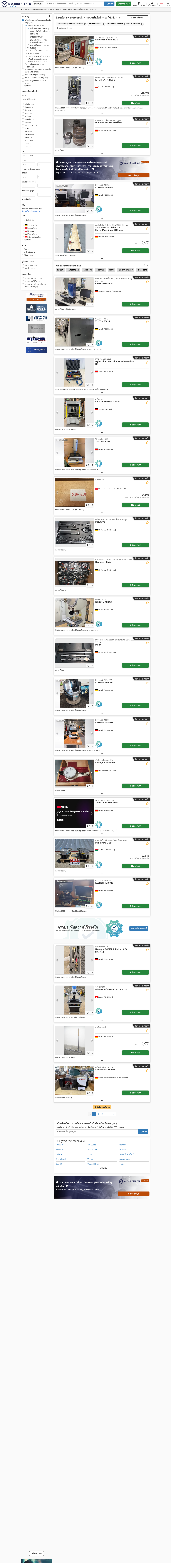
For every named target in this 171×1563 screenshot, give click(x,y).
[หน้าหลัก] (21, 9)
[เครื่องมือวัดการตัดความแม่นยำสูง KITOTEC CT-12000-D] (74, 90)
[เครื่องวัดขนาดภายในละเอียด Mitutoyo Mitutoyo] (74, 532)
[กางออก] (102, 71)
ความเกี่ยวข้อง (138, 17)
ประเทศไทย (31, 211)
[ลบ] (84, 23)
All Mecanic (60, 1149)
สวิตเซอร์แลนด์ (34, 237)
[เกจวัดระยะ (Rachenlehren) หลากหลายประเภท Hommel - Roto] (74, 572)
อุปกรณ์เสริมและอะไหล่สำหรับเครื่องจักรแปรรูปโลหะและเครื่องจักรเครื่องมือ (38, 59)
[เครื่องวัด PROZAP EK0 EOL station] (74, 412)
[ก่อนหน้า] (57, 50)
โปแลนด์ (31, 231)
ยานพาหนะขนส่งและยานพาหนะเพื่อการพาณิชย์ (38, 70)
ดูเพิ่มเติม (103, 1168)
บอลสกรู (122, 1144)
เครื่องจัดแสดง (30, 252)
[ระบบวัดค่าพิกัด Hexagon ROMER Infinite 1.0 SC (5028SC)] (74, 960)
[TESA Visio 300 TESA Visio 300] (74, 452)
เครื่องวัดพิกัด (36, 37)
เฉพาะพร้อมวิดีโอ (32, 281)
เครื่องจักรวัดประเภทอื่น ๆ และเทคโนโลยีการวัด (40, 29)
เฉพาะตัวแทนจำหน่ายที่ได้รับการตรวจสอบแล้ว (36, 285)
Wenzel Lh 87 (93, 1164)
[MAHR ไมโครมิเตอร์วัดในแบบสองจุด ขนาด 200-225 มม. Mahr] (74, 653)
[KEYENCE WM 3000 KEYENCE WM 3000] (74, 693)
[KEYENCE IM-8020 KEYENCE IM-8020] (74, 893)
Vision (90, 1159)
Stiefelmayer (31, 125)
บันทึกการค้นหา (103, 1107)
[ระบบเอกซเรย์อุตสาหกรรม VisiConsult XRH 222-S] (74, 50)
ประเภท (122, 1149)
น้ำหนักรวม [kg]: (28, 191)
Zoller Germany (126, 270)
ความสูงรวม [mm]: (29, 182)
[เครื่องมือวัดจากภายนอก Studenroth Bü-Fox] (74, 1080)
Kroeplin (29, 119)
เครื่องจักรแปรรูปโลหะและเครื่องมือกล (38, 21)
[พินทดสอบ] (74, 492)
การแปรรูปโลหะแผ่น (37, 50)
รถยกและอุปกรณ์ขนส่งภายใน (35, 82)
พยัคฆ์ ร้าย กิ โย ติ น (127, 1154)
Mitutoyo (29, 104)
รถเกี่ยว (122, 1164)
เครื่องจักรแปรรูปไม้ (35, 75)
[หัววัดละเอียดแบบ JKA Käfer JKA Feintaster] (74, 773)
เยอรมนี (32, 225)
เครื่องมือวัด (142, 270)
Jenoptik (29, 140)
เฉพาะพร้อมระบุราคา (32, 169)
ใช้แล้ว (28, 255)
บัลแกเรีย (32, 234)
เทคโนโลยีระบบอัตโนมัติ (36, 78)
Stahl (28, 143)
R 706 (89, 1154)
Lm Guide (91, 1144)
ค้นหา (110, 3)
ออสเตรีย (32, 228)
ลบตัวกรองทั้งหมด (65, 28)
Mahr (28, 116)
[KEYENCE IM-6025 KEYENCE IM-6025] (74, 198)
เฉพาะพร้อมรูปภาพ (33, 278)
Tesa (27, 146)
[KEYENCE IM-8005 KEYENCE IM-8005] (74, 733)
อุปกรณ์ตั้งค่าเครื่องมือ (39, 45)
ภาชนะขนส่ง (124, 1159)
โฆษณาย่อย (31, 265)
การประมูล (30, 268)
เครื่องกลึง (33, 53)
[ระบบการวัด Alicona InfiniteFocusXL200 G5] (74, 1000)
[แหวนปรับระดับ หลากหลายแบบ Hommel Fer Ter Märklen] (74, 133)
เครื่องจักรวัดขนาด (36, 25)
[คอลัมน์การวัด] (74, 1040)
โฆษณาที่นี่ (37, 1553)
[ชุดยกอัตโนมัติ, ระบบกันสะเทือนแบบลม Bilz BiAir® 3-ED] (74, 853)
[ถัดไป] (92, 50)
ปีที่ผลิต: (24, 173)
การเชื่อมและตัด (35, 64)
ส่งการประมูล (133, 175)
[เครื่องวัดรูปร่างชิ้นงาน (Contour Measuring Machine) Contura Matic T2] (74, 292)
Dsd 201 (59, 1164)
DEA (27, 128)
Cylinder (59, 1154)
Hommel (29, 107)
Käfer (28, 122)
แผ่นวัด (34, 34)
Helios (28, 137)
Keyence (29, 110)
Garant (28, 131)
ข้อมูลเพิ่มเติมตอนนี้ (139, 928)
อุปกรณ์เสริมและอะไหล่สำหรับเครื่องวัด (38, 41)
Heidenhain (30, 134)
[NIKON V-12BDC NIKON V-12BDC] (74, 613)
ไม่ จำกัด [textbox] (29, 220)
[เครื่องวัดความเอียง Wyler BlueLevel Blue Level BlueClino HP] (74, 372)
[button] (168, 4)
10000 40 (59, 1144)
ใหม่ (26, 249)
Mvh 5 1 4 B (92, 1149)
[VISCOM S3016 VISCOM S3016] (74, 332)
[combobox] (36, 220)
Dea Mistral (61, 1159)
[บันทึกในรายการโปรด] (147, 40)
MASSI (28, 113)
